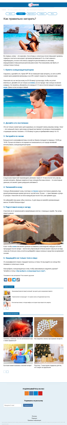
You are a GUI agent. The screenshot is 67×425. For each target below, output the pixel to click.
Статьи (21, 13)
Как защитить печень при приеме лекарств (48, 339)
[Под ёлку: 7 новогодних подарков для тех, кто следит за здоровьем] (49, 354)
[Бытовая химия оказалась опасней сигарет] (18, 354)
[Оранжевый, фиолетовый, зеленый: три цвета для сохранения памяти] (6, 292)
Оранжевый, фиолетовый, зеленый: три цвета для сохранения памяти (32, 291)
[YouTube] (40, 393)
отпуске (35, 191)
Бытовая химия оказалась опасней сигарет (17, 365)
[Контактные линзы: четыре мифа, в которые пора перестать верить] (6, 304)
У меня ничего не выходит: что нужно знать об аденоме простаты (31, 297)
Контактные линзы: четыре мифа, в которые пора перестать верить (31, 302)
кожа (14, 246)
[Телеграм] (36, 393)
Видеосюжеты (31, 13)
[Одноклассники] (27, 393)
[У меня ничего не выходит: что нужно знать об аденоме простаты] (6, 298)
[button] (64, 4)
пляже (32, 83)
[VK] (31, 393)
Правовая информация (34, 420)
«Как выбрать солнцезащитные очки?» (31, 271)
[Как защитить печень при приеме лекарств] (49, 327)
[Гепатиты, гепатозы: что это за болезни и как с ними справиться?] (18, 327)
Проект (10, 13)
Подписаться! (28, 405)
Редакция (34, 418)
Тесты (52, 13)
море (5, 87)
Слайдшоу (41, 13)
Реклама (34, 416)
